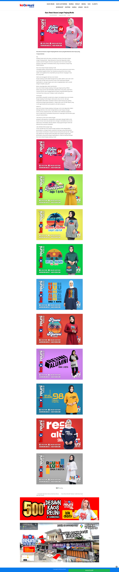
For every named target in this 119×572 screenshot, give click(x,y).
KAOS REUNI (50, 4)
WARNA (71, 4)
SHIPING (67, 7)
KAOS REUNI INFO (53, 15)
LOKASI (80, 7)
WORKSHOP (59, 7)
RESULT (77, 4)
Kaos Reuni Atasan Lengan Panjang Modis (59, 13)
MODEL (84, 4)
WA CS (86, 7)
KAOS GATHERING (61, 4)
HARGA (74, 7)
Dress (69, 15)
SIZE (89, 4)
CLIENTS (95, 4)
